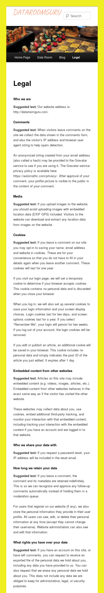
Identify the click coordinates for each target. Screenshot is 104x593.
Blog (62, 57)
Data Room (44, 57)
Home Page (22, 57)
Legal (76, 57)
